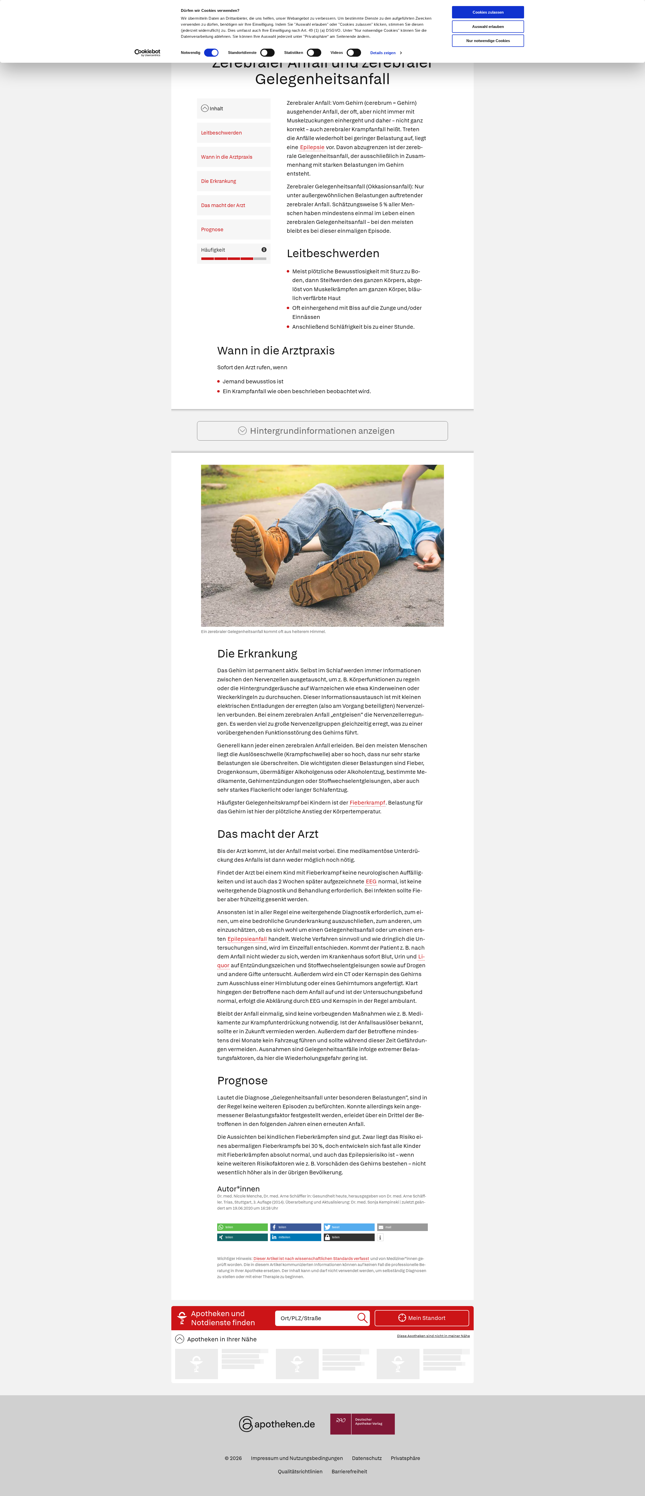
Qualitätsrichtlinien (300, 1471)
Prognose (212, 229)
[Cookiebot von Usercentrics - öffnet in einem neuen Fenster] (147, 53)
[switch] (267, 53)
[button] (242, 1227)
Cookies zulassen (488, 12)
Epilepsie (312, 147)
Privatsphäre (405, 1458)
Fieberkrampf (367, 802)
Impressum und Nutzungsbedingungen (297, 1458)
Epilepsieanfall (247, 939)
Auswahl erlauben (488, 26)
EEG (371, 881)
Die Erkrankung (218, 181)
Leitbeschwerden (221, 132)
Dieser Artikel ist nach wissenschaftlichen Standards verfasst (311, 1258)
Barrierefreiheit (349, 1471)
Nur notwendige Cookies (488, 41)
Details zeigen (382, 53)
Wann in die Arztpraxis (226, 157)
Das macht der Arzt (223, 205)
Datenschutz (367, 1458)
